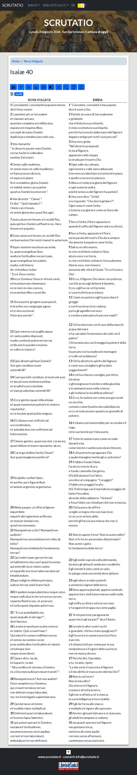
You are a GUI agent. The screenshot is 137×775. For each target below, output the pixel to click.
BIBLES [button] (33, 5)
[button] (82, 5)
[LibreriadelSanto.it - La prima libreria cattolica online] (68, 766)
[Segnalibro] (73, 87)
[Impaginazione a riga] (28, 87)
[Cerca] (66, 87)
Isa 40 (19, 94)
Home (16, 61)
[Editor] (43, 87)
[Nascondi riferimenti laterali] (36, 87)
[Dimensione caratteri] (21, 87)
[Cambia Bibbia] (58, 87)
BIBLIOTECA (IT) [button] (54, 5)
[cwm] (73, 5)
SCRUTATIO (12, 5)
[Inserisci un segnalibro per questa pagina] (81, 87)
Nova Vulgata (33, 61)
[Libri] (13, 87)
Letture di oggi (96, 32)
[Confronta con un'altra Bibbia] (51, 87)
